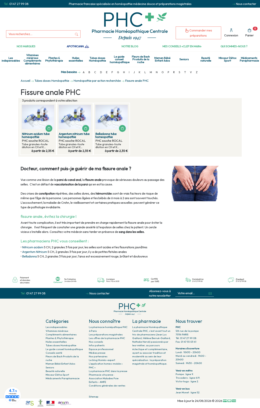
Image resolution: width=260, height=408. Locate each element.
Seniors (184, 59)
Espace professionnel (101, 349)
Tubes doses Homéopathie (97, 59)
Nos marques (26, 46)
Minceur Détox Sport (227, 59)
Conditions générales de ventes (107, 385)
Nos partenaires (98, 356)
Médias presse (97, 352)
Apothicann (75, 46)
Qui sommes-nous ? (234, 46)
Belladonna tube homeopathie (106, 135)
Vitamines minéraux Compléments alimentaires (32, 59)
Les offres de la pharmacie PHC (107, 338)
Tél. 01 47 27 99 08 (186, 338)
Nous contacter (246, 4)
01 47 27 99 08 (19, 4)
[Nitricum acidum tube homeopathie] (38, 117)
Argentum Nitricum (34, 252)
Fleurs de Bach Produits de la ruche (141, 59)
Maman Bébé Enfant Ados (162, 59)
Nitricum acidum (33, 247)
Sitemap (93, 396)
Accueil (25, 81)
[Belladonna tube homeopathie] (111, 117)
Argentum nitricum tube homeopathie (74, 135)
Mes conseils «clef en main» (182, 46)
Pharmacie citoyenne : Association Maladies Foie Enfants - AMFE (104, 378)
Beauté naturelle (205, 59)
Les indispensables (11, 59)
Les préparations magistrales (106, 334)
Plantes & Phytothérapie (54, 59)
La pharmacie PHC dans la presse (108, 371)
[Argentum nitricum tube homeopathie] (75, 117)
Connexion (231, 35)
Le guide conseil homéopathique (120, 59)
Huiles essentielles (76, 59)
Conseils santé (54, 352)
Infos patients (96, 345)
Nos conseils (96, 341)
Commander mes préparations (200, 32)
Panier (250, 32)
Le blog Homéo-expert (102, 360)
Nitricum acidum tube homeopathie (36, 135)
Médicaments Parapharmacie (249, 59)
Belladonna (29, 256)
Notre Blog (130, 46)
